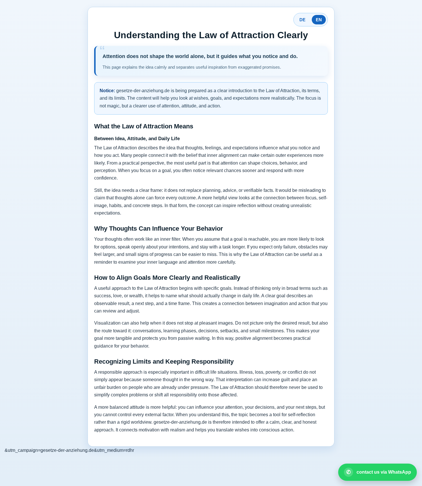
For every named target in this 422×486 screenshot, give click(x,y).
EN (319, 19)
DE (302, 19)
